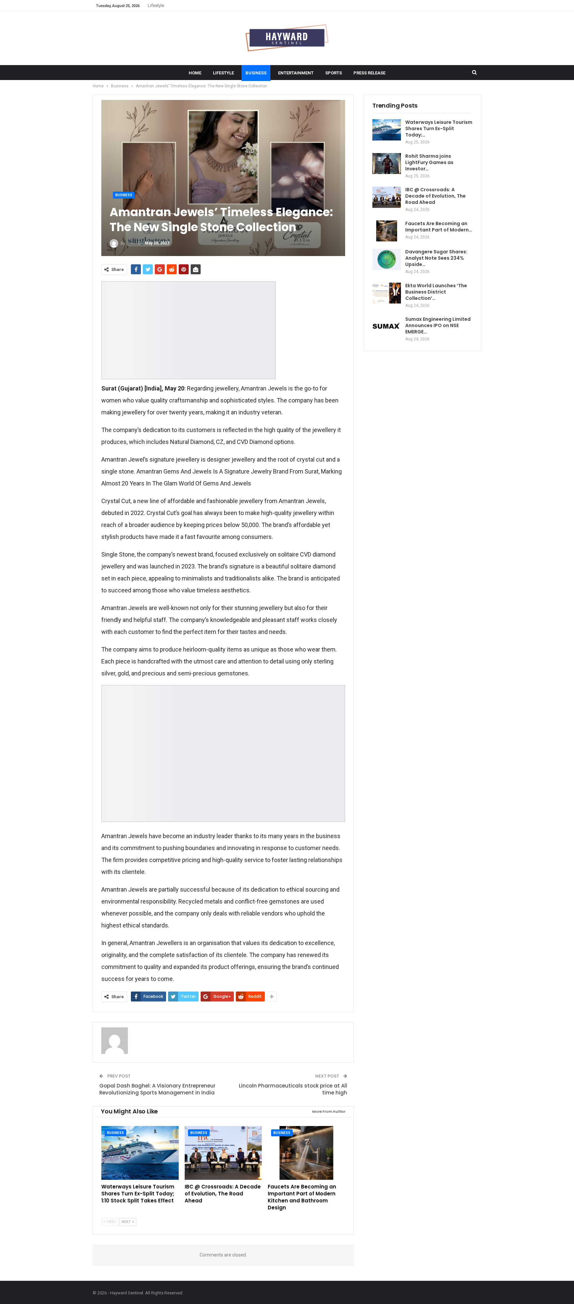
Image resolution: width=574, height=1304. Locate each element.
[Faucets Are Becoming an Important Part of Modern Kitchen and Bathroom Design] (306, 1153)
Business (255, 72)
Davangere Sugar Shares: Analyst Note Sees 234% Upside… (436, 258)
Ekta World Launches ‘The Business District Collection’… (436, 292)
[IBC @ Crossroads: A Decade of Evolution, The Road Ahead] (223, 1153)
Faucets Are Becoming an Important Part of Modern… (438, 226)
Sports (333, 72)
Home (195, 72)
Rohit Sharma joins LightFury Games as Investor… (429, 162)
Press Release (369, 72)
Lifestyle (156, 5)
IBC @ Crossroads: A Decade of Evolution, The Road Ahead (435, 196)
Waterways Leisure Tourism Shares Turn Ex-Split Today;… (438, 128)
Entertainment (296, 72)
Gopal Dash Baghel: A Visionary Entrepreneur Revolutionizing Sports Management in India (157, 1089)
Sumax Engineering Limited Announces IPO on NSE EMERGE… (438, 325)
